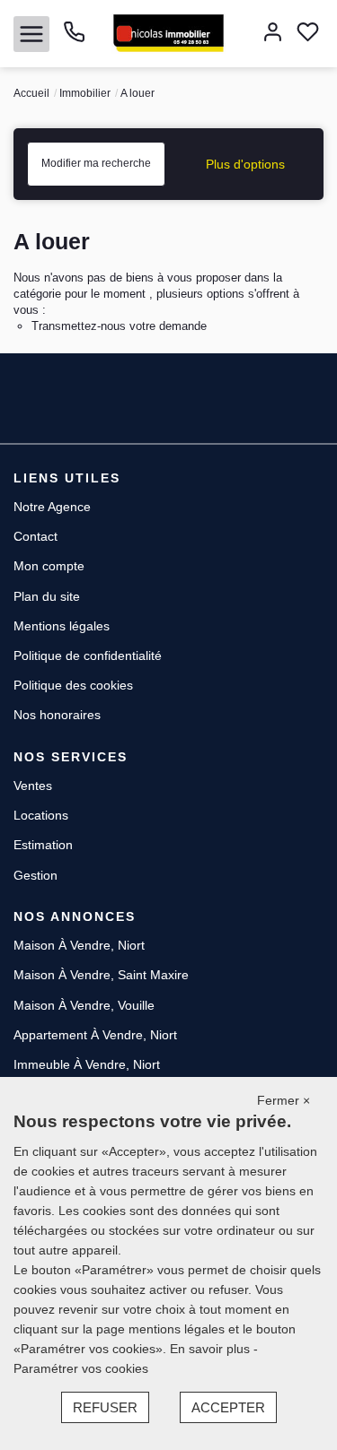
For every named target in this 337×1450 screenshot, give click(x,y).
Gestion (35, 875)
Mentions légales (61, 626)
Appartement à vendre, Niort (95, 1035)
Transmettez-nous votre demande (119, 326)
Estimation (43, 845)
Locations (40, 815)
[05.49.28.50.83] (74, 38)
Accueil (31, 93)
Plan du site (46, 596)
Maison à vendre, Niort (79, 945)
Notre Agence (52, 506)
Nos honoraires (57, 715)
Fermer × (283, 1100)
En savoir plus (211, 1348)
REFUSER (105, 1407)
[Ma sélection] (308, 34)
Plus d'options (245, 164)
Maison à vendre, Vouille (84, 1005)
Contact (35, 536)
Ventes (32, 785)
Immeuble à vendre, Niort (86, 1064)
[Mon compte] (273, 34)
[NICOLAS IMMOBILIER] (168, 32)
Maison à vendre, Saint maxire (101, 975)
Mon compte (48, 566)
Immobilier (85, 93)
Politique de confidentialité (87, 655)
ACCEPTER (228, 1407)
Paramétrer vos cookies (80, 1368)
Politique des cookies (73, 685)
